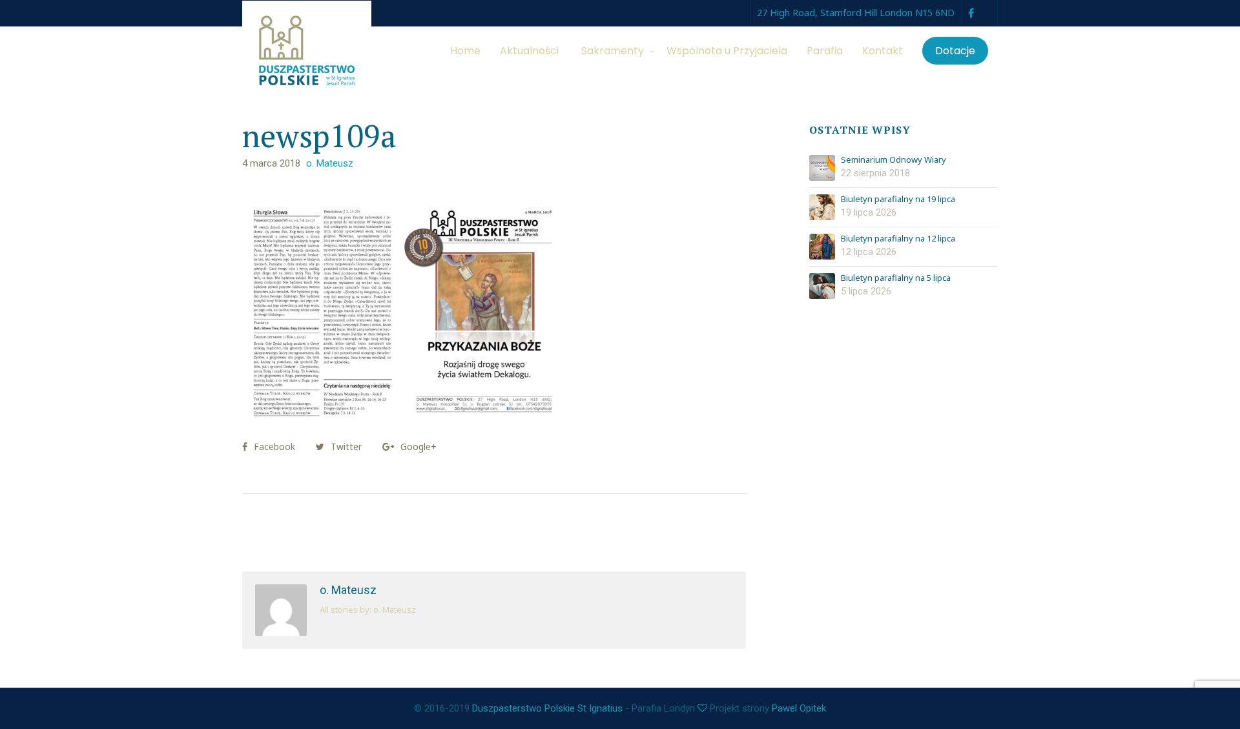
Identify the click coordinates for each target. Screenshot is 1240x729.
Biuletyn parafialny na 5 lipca (896, 278)
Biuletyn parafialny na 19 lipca (898, 199)
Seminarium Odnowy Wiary (893, 160)
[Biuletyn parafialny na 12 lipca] (822, 247)
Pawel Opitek (799, 708)
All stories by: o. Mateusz (368, 609)
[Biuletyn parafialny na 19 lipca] (822, 207)
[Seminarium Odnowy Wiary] (822, 168)
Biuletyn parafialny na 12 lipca (898, 239)
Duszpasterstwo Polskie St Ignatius (547, 708)
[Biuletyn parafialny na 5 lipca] (822, 286)
